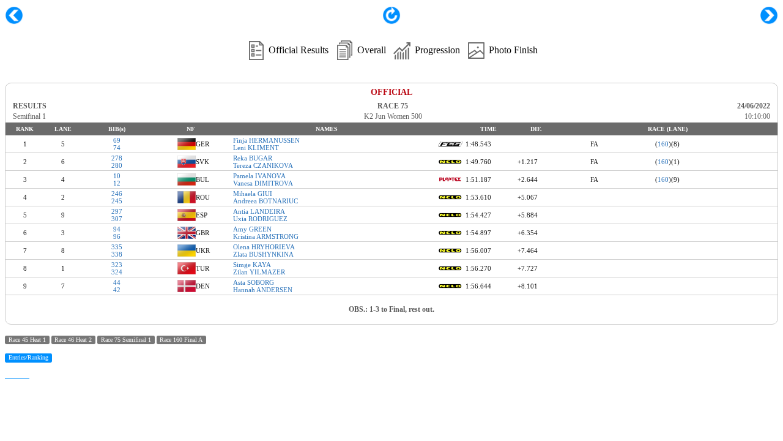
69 (117, 140)
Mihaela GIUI (252, 193)
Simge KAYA (252, 264)
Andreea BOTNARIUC (265, 201)
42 (117, 289)
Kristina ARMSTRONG (266, 236)
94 (117, 229)
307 (116, 218)
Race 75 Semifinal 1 (126, 339)
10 (117, 175)
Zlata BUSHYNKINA (263, 254)
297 (116, 211)
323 (116, 264)
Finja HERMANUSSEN (266, 140)
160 (663, 144)
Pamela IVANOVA (259, 175)
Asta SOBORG (253, 282)
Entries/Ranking (28, 357)
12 (117, 183)
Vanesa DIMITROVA (263, 183)
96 (117, 236)
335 (116, 247)
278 (116, 158)
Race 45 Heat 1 (27, 339)
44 (117, 282)
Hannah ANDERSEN (262, 289)
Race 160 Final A (181, 339)
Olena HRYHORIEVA (264, 247)
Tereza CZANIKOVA (263, 165)
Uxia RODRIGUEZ (260, 218)
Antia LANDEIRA (259, 211)
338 (116, 254)
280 (116, 165)
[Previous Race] (14, 15)
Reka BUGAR (252, 158)
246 (116, 193)
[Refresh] (391, 21)
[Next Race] (769, 15)
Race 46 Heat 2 (73, 339)
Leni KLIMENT (256, 147)
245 (116, 201)
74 (117, 147)
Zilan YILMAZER (259, 272)
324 (116, 272)
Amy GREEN (252, 229)
